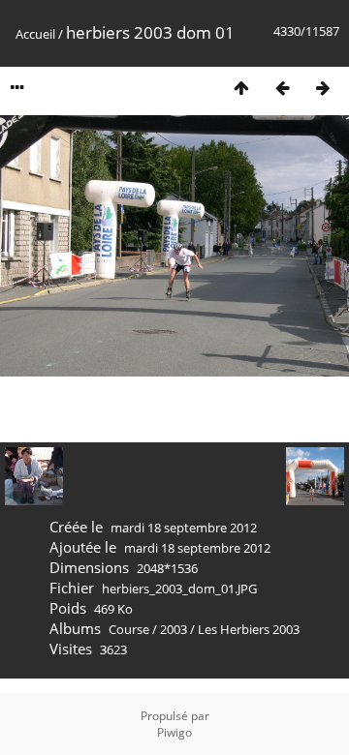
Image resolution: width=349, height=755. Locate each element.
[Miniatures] (241, 87)
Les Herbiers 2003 (249, 629)
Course (129, 629)
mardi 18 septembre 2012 (184, 527)
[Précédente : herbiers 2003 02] (282, 87)
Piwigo (174, 732)
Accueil (35, 34)
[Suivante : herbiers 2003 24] (322, 87)
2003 (173, 629)
